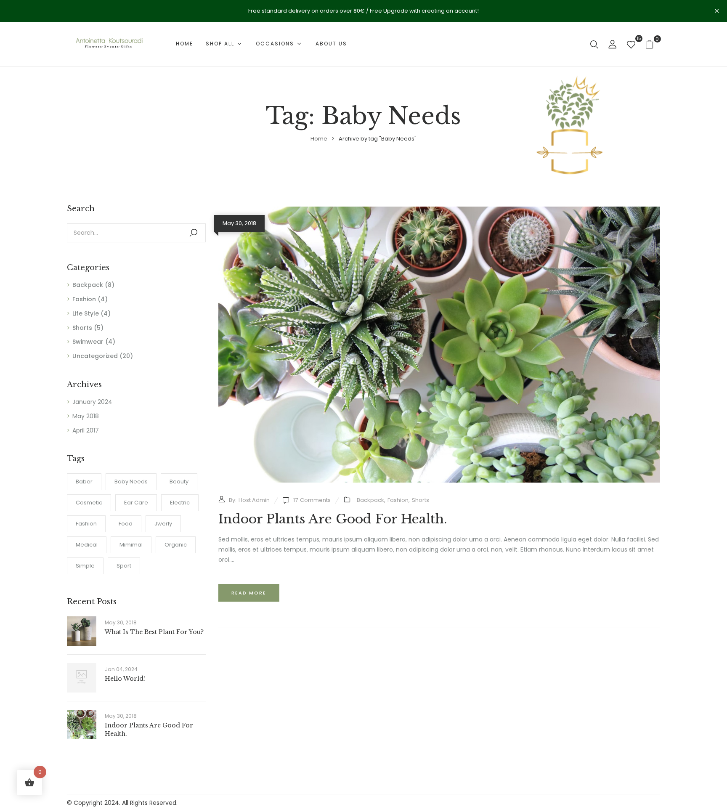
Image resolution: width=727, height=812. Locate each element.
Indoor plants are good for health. (332, 519)
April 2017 (85, 430)
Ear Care (136, 503)
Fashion (84, 299)
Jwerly (163, 524)
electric (180, 503)
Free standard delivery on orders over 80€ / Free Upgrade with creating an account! (363, 11)
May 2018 (85, 416)
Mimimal (131, 545)
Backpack (87, 285)
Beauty (179, 482)
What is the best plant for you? (154, 632)
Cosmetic (89, 503)
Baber (84, 482)
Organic (176, 545)
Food (126, 524)
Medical (87, 545)
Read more (248, 592)
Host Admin (254, 500)
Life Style (85, 313)
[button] (652, 44)
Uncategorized (95, 356)
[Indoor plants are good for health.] (439, 211)
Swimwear (87, 341)
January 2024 (92, 402)
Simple (85, 566)
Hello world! (125, 678)
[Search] (193, 232)
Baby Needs (131, 482)
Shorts (82, 328)
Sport (124, 566)
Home (318, 139)
